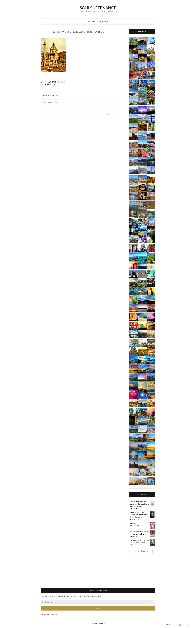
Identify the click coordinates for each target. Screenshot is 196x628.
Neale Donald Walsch (136, 506)
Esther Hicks (134, 536)
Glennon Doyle (135, 525)
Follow (98, 608)
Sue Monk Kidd (135, 519)
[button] (133, 40)
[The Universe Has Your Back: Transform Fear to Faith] (152, 545)
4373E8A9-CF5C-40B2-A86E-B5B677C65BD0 (54, 83)
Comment (108, 114)
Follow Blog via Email (98, 590)
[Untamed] (152, 528)
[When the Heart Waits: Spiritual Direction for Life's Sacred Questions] (152, 517)
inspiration (103, 21)
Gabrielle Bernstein (136, 544)
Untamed (133, 523)
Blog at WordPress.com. (98, 623)
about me (92, 21)
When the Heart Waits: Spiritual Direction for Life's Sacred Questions (139, 514)
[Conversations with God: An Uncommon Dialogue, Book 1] (152, 506)
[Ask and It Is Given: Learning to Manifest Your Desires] (152, 536)
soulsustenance (98, 7)
